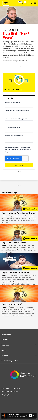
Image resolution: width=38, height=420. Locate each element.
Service (4, 350)
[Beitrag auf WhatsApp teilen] (10, 30)
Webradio (4, 340)
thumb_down (27, 415)
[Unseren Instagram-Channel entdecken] (8, 395)
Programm (5, 345)
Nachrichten (6, 334)
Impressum (5, 389)
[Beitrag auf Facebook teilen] (13, 30)
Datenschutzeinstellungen (10, 391)
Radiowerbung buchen (9, 361)
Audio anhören (30, 209)
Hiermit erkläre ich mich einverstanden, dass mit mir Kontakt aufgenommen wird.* (18, 148)
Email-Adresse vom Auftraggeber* (16, 119)
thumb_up (34, 415)
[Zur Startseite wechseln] (5, 3)
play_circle (30, 415)
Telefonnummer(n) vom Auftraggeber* (17, 110)
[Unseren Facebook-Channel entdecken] (5, 395)
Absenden (19, 165)
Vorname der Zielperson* (13, 127)
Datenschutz (15, 389)
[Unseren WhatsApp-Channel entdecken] (2, 395)
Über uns (4, 355)
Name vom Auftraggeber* (13, 102)
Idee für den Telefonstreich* (14, 135)
